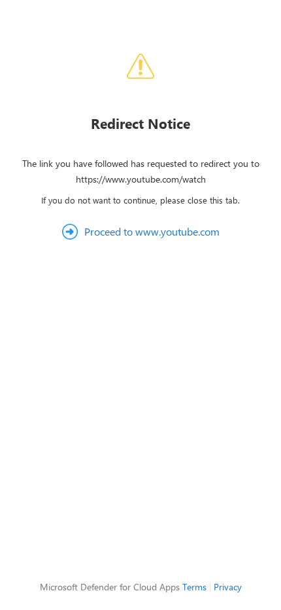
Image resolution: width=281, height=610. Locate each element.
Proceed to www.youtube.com (152, 231)
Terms (194, 587)
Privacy (228, 587)
